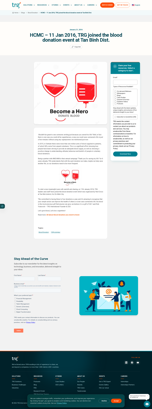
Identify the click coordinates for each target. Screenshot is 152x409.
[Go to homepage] (16, 5)
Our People (81, 381)
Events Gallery (104, 385)
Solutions (16, 376)
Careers (124, 376)
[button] (29, 5)
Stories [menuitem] (55, 5)
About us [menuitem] (78, 5)
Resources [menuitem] (42, 5)
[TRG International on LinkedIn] (126, 362)
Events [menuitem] (66, 5)
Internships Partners (128, 385)
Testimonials (81, 391)
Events (102, 376)
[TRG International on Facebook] (132, 362)
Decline (104, 401)
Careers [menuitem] (90, 5)
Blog (35, 385)
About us (81, 376)
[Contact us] (147, 404)
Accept (116, 401)
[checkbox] (125, 97)
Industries (15, 388)
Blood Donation (44, 232)
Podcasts (37, 381)
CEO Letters (59, 385)
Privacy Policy (62, 403)
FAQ (35, 388)
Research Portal (39, 391)
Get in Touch (122, 5)
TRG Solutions (17, 381)
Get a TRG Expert (105, 381)
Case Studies (59, 381)
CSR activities (55, 232)
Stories (58, 376)
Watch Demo (107, 5)
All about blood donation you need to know (62, 215)
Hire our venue (104, 388)
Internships (124, 381)
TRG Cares (81, 388)
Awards (79, 385)
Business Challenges (19, 385)
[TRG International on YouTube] (138, 362)
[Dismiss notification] (148, 395)
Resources (38, 376)
